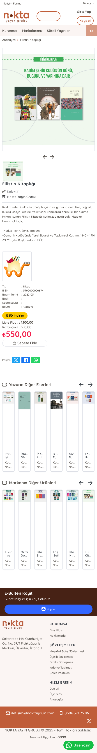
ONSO (62, 737)
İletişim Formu (12, 3)
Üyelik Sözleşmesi (61, 656)
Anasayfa (56, 699)
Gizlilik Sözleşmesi (62, 662)
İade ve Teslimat (61, 667)
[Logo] (16, 16)
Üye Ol (54, 688)
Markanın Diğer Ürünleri (31, 482)
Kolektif (12, 191)
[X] (89, 721)
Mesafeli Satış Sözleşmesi (67, 651)
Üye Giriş (56, 694)
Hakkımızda (58, 635)
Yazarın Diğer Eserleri (29, 384)
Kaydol (85, 21)
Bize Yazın (82, 745)
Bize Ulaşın (57, 630)
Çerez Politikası (60, 673)
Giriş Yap (84, 12)
